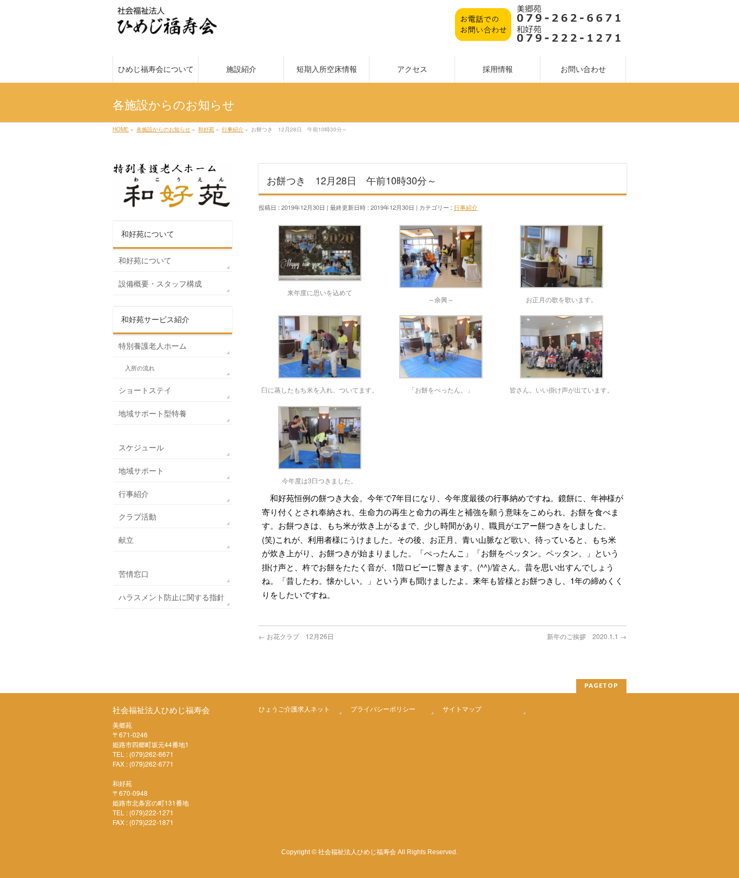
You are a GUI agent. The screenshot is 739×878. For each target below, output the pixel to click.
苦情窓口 (133, 573)
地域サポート (141, 470)
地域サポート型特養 (152, 413)
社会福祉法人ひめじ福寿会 (357, 851)
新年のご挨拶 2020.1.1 (586, 636)
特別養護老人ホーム (152, 345)
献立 (126, 539)
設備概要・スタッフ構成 (160, 283)
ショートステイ (144, 389)
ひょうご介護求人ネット (294, 708)
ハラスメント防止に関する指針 (171, 596)
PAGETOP (601, 685)
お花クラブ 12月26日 (296, 636)
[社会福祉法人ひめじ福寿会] (167, 26)
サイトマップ (462, 708)
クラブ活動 (137, 516)
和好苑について (144, 260)
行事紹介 (466, 207)
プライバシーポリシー (383, 708)
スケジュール (141, 447)
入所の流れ (140, 368)
